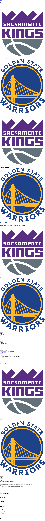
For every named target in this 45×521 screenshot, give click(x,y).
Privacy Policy (3, 513)
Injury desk (5, 352)
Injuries (2, 1)
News (8, 4)
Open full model (2, 352)
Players (5, 4)
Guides (7, 4)
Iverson (1, 0)
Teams (4, 4)
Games (1, 1)
